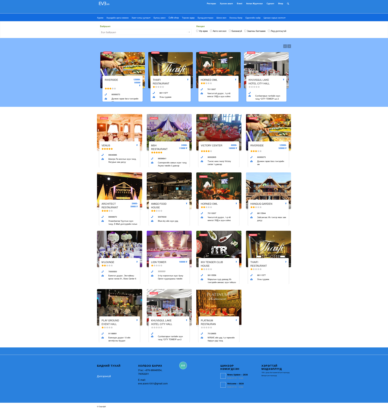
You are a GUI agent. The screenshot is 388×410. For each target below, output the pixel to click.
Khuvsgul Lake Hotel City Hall (259, 81)
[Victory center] (218, 132)
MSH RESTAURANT (159, 147)
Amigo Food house (159, 205)
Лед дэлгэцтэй (278, 30)
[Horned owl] (218, 70)
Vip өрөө (203, 30)
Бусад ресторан (205, 17)
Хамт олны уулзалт (141, 17)
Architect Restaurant (110, 205)
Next (289, 46)
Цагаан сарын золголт (275, 17)
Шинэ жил (221, 17)
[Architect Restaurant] (119, 190)
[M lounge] (119, 248)
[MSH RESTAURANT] (169, 132)
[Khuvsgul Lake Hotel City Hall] (266, 70)
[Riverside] (122, 70)
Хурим (100, 17)
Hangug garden (261, 203)
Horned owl (209, 80)
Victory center (211, 145)
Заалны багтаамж (256, 30)
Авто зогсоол (219, 30)
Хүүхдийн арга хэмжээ (117, 17)
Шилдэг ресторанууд (269, 375)
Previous (285, 46)
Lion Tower (158, 262)
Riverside (111, 80)
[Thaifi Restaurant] (170, 70)
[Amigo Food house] (169, 190)
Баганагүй (237, 30)
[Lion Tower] (169, 248)
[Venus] (119, 132)
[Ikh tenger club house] (218, 248)
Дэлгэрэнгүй (104, 376)
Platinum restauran (208, 322)
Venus (106, 145)
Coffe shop (174, 17)
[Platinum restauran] (218, 307)
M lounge (108, 262)
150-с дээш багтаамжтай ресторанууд (275, 372)
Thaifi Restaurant (161, 81)
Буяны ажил (160, 17)
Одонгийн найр (253, 17)
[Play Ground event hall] (119, 307)
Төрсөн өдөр (188, 17)
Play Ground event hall (110, 322)
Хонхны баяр (235, 17)
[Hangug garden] (268, 190)
